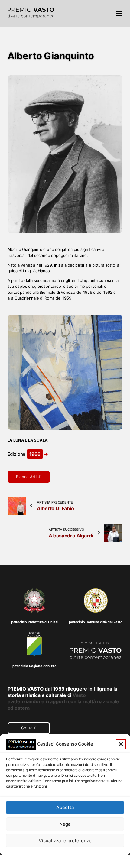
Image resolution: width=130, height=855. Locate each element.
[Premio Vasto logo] (31, 14)
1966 (34, 454)
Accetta (65, 807)
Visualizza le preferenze (65, 841)
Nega (65, 824)
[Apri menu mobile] (119, 13)
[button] (121, 744)
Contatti (28, 728)
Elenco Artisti (28, 476)
